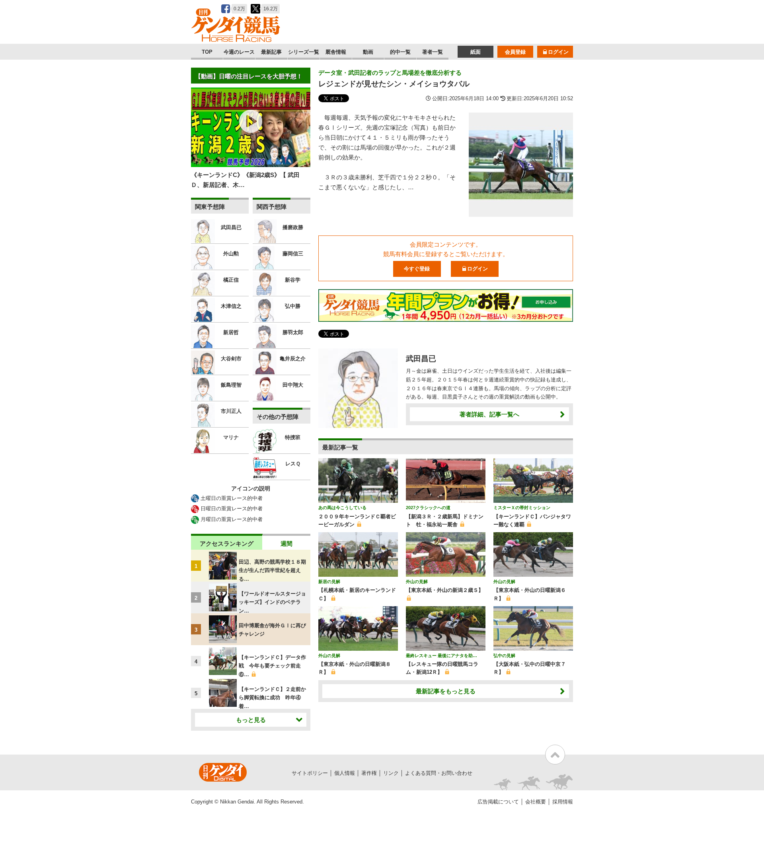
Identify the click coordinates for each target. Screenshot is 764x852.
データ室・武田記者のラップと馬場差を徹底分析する (390, 72)
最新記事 (271, 52)
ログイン (558, 52)
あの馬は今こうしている (342, 507)
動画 (368, 52)
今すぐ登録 (417, 269)
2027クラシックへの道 (428, 507)
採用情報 (562, 802)
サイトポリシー (310, 773)
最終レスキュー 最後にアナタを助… (441, 655)
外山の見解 (417, 581)
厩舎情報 (335, 52)
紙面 (475, 52)
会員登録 (515, 52)
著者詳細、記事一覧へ (489, 414)
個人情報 (344, 773)
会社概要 (535, 802)
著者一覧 (432, 52)
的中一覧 (400, 52)
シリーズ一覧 (303, 52)
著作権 (369, 773)
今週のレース (239, 52)
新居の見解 (329, 581)
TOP (207, 52)
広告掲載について (498, 802)
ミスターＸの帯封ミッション (521, 507)
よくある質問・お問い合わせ (438, 773)
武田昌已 (421, 358)
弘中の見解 (504, 655)
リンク (391, 773)
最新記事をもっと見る (446, 691)
